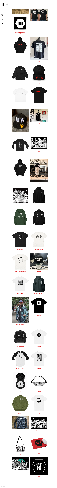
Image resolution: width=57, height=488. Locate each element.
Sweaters (2, 11)
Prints (2, 15)
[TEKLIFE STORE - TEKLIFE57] (4, 4)
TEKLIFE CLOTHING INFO (4, 25)
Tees (1, 12)
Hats (1, 13)
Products (2, 10)
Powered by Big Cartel (3, 486)
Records (2, 14)
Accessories (2, 16)
